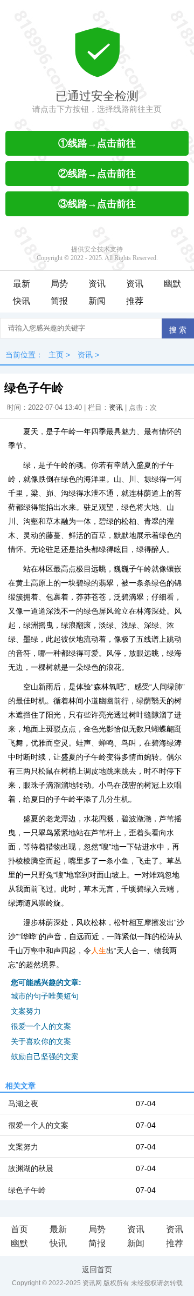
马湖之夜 (23, 1103)
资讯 (97, 283)
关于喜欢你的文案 (41, 1041)
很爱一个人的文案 (41, 1026)
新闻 (97, 300)
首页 (19, 1229)
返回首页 (97, 1269)
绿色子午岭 (27, 1190)
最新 (21, 283)
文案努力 (26, 1011)
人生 (98, 950)
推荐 (134, 300)
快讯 (21, 300)
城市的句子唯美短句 (45, 996)
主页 (56, 354)
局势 (59, 283)
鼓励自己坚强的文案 (45, 1056)
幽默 (172, 283)
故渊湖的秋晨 (30, 1168)
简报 (59, 300)
